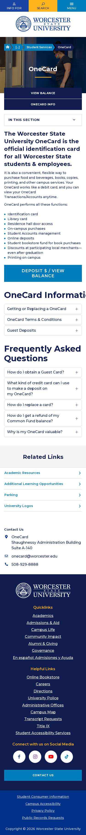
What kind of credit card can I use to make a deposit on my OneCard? (38, 388)
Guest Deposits (21, 330)
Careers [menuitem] (43, 684)
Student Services (39, 47)
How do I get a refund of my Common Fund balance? (33, 418)
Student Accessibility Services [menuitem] (43, 733)
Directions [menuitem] (43, 691)
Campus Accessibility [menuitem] (43, 804)
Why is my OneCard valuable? (35, 432)
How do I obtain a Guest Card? (35, 372)
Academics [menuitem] (43, 616)
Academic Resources (22, 473)
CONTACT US (43, 775)
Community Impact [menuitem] (43, 636)
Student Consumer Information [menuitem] (43, 797)
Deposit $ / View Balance (43, 273)
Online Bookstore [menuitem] (43, 677)
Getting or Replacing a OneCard (36, 309)
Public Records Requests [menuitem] (43, 818)
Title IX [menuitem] (43, 726)
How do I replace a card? (30, 405)
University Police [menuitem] (43, 698)
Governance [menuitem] (43, 650)
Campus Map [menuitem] (43, 712)
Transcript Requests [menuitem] (43, 719)
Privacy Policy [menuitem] (43, 811)
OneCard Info (43, 104)
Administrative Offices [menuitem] (43, 705)
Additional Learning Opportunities (33, 484)
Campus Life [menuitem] (43, 630)
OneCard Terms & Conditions (34, 319)
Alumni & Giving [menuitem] (43, 644)
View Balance (43, 93)
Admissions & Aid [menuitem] (43, 623)
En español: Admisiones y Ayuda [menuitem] (43, 658)
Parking (11, 495)
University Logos (18, 506)
